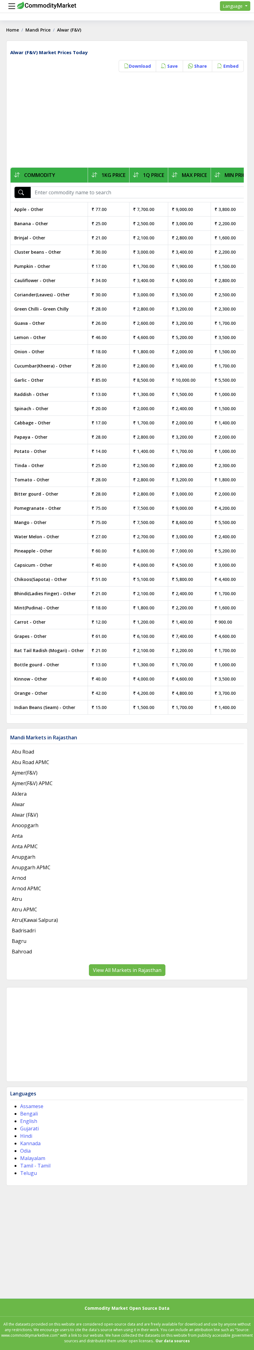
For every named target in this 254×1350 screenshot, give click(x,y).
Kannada (30, 1143)
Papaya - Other (30, 437)
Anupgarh (23, 856)
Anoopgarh (25, 825)
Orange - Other (30, 693)
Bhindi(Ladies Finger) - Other (45, 593)
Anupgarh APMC (31, 867)
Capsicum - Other (33, 565)
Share (200, 66)
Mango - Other (30, 522)
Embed (230, 66)
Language (233, 6)
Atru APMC (24, 909)
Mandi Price (37, 30)
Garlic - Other (29, 380)
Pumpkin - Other (32, 266)
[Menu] (10, 6)
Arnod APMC (26, 888)
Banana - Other (31, 223)
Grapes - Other (30, 636)
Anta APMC (25, 846)
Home (12, 30)
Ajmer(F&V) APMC (32, 783)
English (28, 1121)
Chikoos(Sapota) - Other (40, 579)
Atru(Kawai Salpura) (35, 920)
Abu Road (23, 751)
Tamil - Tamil (35, 1165)
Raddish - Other (31, 394)
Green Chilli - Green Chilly (41, 309)
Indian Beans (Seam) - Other (44, 707)
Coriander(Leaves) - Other (42, 295)
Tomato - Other (31, 480)
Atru (17, 899)
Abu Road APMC (30, 762)
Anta (17, 835)
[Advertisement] (127, 121)
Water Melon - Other (36, 537)
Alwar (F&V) (25, 814)
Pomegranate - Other (37, 508)
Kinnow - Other (30, 679)
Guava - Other (29, 323)
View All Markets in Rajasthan (127, 970)
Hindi (26, 1136)
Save (172, 66)
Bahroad (22, 951)
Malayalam (32, 1158)
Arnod (19, 878)
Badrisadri (24, 930)
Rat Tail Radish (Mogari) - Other (49, 650)
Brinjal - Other (29, 238)
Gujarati (29, 1128)
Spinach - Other (31, 408)
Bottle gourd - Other (36, 665)
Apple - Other (28, 209)
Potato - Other (30, 451)
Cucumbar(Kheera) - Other (43, 366)
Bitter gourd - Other (36, 494)
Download (140, 66)
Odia (25, 1150)
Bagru (19, 941)
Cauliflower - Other (34, 280)
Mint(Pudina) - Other (36, 608)
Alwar (18, 804)
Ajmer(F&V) (24, 772)
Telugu (28, 1173)
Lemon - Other (30, 337)
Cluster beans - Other (37, 252)
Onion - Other (29, 352)
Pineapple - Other (33, 551)
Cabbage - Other (32, 423)
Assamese (31, 1106)
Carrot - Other (30, 622)
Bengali (29, 1113)
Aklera (19, 793)
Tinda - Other (29, 465)
